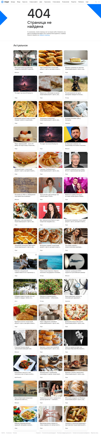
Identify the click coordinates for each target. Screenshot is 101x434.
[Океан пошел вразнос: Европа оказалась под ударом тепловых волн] (50, 265)
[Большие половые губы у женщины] (76, 113)
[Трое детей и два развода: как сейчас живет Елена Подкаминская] (50, 189)
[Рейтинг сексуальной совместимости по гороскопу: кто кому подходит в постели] (25, 265)
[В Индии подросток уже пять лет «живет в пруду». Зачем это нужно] (25, 291)
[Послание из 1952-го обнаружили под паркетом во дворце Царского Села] (25, 189)
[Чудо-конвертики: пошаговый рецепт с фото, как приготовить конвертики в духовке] (50, 62)
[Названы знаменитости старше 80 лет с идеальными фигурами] (76, 164)
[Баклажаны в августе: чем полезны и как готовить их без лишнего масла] (25, 367)
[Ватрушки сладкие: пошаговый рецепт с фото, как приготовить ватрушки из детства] (50, 240)
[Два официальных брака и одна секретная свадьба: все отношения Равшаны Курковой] (50, 215)
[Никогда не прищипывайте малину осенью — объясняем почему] (50, 291)
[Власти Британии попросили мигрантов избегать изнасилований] (25, 392)
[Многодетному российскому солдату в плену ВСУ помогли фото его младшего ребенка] (25, 62)
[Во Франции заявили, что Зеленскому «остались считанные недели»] (76, 138)
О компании (9, 432)
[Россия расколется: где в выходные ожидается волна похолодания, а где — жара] (76, 88)
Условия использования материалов (81, 432)
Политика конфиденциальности (64, 432)
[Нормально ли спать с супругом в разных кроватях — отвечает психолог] (50, 392)
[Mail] (2, 2)
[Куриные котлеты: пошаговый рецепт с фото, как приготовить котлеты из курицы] (25, 316)
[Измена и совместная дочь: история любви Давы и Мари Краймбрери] (76, 189)
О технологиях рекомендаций (49, 432)
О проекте (38, 432)
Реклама (15, 432)
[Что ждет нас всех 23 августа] (50, 138)
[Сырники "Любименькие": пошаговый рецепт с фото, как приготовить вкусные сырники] (50, 164)
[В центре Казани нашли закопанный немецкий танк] (25, 342)
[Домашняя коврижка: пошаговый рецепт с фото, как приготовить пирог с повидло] (76, 215)
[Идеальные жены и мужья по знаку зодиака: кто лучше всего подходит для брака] (50, 418)
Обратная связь (94, 432)
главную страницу (44, 35)
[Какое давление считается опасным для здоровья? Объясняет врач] (76, 291)
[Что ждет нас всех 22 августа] (25, 88)
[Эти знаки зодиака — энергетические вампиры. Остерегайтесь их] (76, 240)
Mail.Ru (3, 432)
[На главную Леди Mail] (6, 2)
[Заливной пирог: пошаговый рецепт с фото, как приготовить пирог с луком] (25, 164)
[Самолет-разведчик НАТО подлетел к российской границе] (76, 265)
